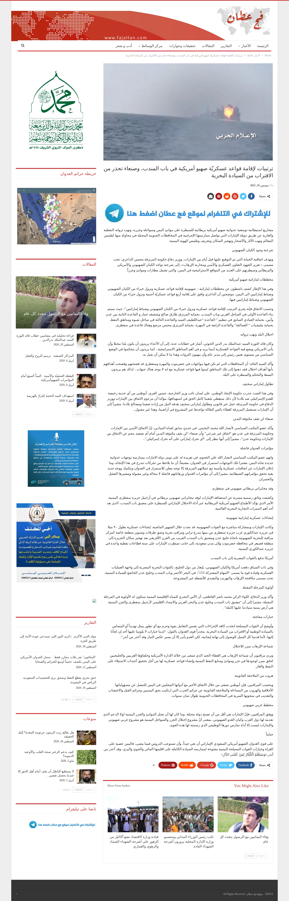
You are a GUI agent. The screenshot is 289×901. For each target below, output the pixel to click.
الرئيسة (262, 46)
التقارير (226, 46)
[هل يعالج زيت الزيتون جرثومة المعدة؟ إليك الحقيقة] (86, 738)
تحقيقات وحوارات (182, 46)
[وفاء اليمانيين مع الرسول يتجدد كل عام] (243, 814)
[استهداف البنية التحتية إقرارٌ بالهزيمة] (86, 401)
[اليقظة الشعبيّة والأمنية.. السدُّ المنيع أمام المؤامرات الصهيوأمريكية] (86, 381)
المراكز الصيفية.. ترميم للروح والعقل (49, 355)
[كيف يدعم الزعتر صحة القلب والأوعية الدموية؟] (86, 757)
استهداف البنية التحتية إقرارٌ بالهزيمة (50, 395)
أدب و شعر (124, 46)
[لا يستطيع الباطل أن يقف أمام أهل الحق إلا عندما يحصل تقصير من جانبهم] (86, 776)
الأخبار (246, 46)
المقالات (208, 46)
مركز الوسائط (152, 46)
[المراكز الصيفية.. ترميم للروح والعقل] (86, 361)
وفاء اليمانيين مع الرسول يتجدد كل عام (56, 313)
